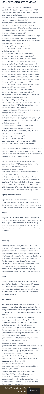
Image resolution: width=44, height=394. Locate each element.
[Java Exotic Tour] (4, 2)
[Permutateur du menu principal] (39, 2)
